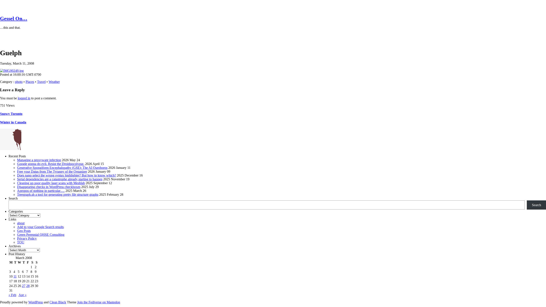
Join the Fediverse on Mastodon (98, 302)
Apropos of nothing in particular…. (41, 191)
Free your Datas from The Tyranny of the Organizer (52, 171)
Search (13, 198)
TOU (20, 242)
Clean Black (57, 302)
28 (28, 286)
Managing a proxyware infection (39, 160)
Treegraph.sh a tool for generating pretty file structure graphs (57, 194)
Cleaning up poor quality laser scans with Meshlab (51, 183)
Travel (41, 82)
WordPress (35, 302)
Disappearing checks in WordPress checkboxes (48, 187)
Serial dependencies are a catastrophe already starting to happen (59, 179)
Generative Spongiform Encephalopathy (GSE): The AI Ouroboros (62, 167)
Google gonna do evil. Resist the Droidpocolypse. (50, 164)
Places (30, 82)
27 (23, 286)
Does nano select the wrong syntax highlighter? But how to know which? (66, 175)
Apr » (22, 295)
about (21, 223)
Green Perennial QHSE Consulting (40, 234)
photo (19, 82)
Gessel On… (13, 18)
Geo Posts (24, 231)
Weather (54, 82)
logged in (24, 98)
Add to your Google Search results (40, 227)
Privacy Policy (27, 238)
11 (15, 276)
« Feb (12, 295)
